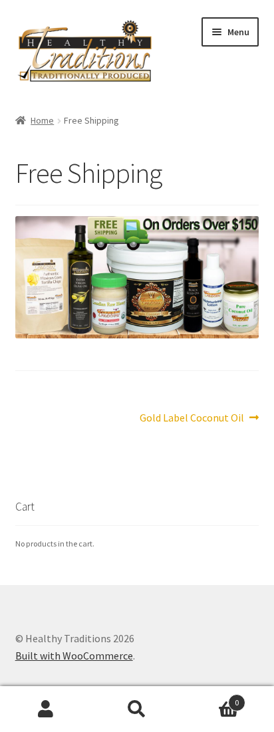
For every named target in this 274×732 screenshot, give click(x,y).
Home (42, 120)
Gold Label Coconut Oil (192, 418)
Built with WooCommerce (74, 655)
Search (136, 709)
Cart (211, 697)
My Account (45, 709)
